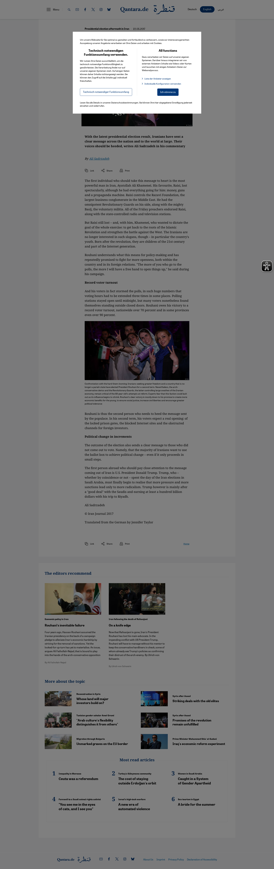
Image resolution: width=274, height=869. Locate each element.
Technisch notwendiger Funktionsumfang (106, 91)
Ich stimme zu (168, 92)
